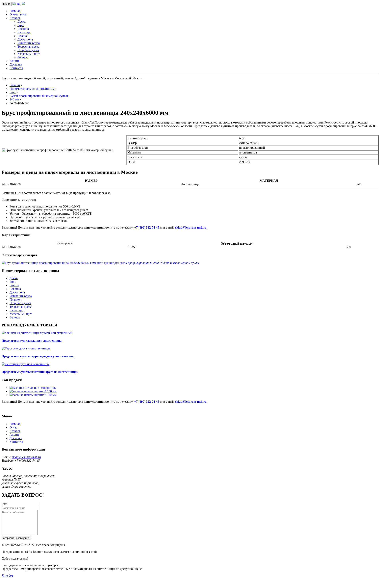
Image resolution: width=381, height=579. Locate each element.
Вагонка (23, 28)
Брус (20, 25)
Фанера (22, 57)
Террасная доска (28, 46)
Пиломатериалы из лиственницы (32, 88)
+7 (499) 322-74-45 (146, 227)
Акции (14, 61)
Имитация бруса (28, 43)
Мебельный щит (28, 53)
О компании (18, 14)
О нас (13, 427)
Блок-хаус (24, 32)
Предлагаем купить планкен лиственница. (32, 340)
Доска (21, 21)
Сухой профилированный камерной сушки (39, 95)
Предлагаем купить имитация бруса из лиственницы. (40, 371)
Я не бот (7, 575)
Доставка (16, 64)
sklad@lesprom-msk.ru (191, 227)
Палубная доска (28, 50)
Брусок (14, 285)
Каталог (15, 18)
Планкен (23, 36)
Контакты (16, 68)
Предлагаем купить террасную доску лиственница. (38, 356)
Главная (15, 11)
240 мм (14, 99)
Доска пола (25, 39)
